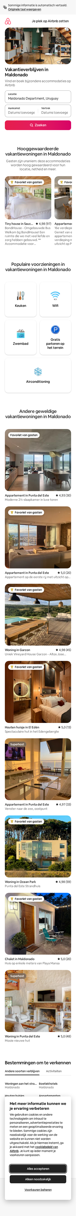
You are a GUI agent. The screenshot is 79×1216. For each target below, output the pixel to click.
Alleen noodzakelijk (38, 1179)
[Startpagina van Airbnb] (8, 21)
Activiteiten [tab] (54, 1071)
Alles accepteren (38, 1169)
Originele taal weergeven (24, 9)
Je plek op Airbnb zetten (50, 21)
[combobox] (38, 98)
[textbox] (21, 112)
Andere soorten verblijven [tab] (22, 1071)
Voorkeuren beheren (38, 1190)
